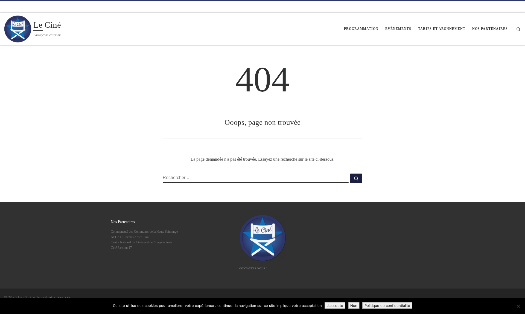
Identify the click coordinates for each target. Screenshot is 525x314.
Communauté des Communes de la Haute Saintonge (144, 232)
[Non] (518, 306)
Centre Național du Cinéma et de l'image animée (141, 242)
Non (353, 305)
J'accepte (335, 305)
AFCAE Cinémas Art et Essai (130, 237)
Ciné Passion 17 (121, 248)
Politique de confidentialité (387, 305)
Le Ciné (25, 297)
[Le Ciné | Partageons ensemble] (17, 28)
